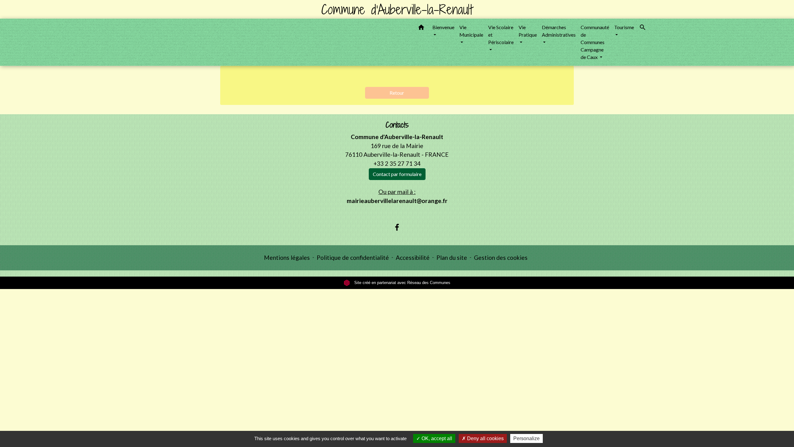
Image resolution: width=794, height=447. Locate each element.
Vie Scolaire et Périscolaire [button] (501, 34)
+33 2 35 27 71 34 (397, 163)
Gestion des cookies (501, 257)
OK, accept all (436, 438)
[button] (421, 28)
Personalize (526, 438)
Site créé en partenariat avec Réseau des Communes (401, 282)
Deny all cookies (485, 438)
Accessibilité (413, 257)
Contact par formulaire (397, 174)
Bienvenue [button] (443, 27)
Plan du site (451, 257)
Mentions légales (287, 257)
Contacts (397, 124)
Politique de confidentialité (353, 257)
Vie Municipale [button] (471, 31)
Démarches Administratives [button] (559, 31)
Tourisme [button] (624, 27)
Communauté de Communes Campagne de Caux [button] (595, 42)
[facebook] (397, 227)
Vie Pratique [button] (528, 31)
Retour (397, 93)
